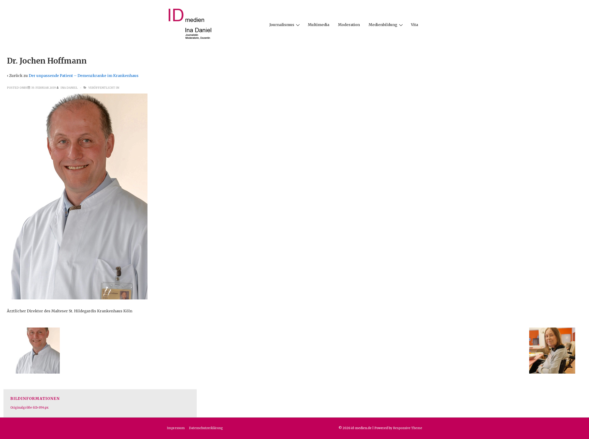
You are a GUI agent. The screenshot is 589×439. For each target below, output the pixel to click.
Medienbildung (383, 24)
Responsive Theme (407, 428)
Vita (414, 24)
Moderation (349, 24)
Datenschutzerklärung (206, 428)
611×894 (39, 408)
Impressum (176, 428)
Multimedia (318, 24)
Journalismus (281, 24)
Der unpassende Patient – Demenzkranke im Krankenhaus (84, 75)
